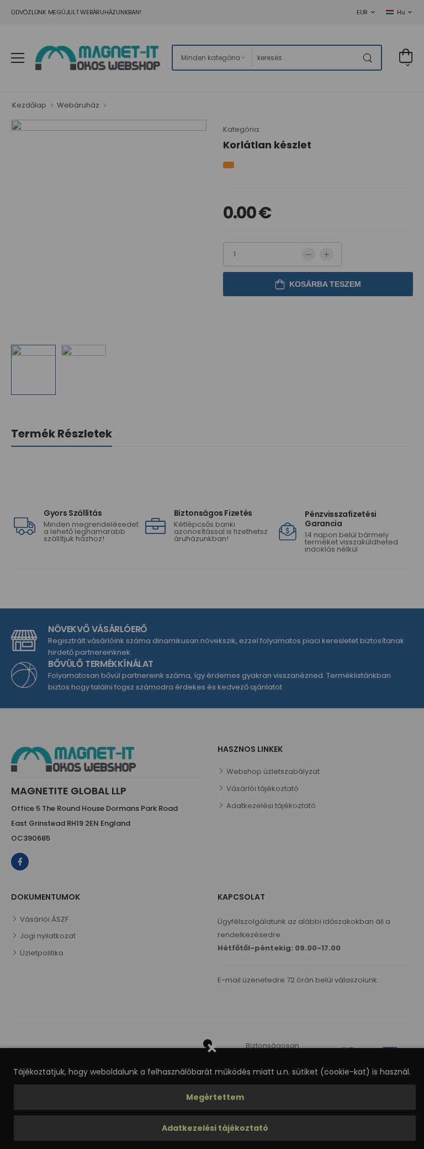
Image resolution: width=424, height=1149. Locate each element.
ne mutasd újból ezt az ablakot (104, 677)
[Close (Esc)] (408, 412)
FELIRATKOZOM (178, 643)
